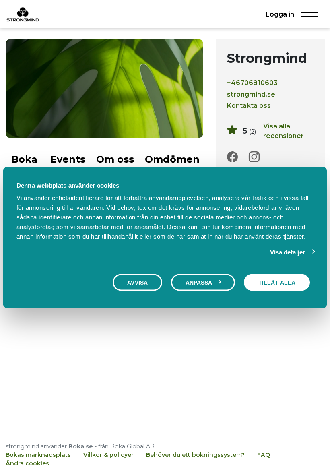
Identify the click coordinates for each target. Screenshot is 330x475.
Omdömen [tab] (172, 159)
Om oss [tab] (115, 159)
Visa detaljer (287, 251)
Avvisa (137, 282)
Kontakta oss (249, 105)
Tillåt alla (276, 282)
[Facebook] (232, 157)
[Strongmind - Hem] (23, 14)
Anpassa (199, 282)
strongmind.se (251, 94)
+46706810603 (252, 82)
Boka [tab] (24, 159)
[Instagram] (254, 157)
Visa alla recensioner (283, 131)
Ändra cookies (27, 463)
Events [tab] (67, 159)
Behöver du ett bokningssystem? (195, 454)
